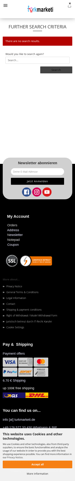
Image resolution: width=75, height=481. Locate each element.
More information (37, 473)
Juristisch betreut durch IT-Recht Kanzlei (29, 321)
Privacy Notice (15, 457)
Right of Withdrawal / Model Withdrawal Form (31, 315)
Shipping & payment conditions (24, 309)
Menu (5, 5)
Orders (12, 225)
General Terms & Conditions (22, 292)
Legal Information (16, 298)
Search (56, 70)
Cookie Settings (15, 327)
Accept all (37, 464)
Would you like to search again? (24, 54)
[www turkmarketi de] (37, 9)
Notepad (13, 240)
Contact (10, 303)
